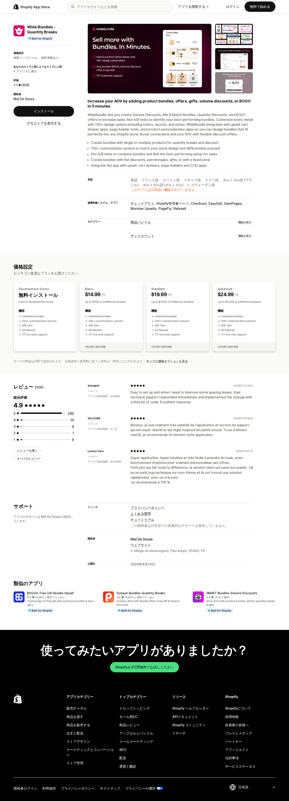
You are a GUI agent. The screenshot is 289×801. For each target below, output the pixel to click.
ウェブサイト (141, 545)
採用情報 (232, 717)
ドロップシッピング (134, 708)
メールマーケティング (136, 741)
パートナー (233, 741)
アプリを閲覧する (191, 6)
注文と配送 (74, 733)
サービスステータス (240, 766)
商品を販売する (78, 725)
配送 (122, 758)
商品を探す (74, 717)
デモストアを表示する (44, 123)
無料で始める (260, 6)
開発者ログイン (25, 788)
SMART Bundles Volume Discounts (231, 593)
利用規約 (49, 788)
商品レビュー (129, 725)
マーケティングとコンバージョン (90, 752)
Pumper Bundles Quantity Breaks (141, 593)
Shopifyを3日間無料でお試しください (144, 667)
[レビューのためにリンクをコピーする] (101, 385)
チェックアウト (142, 203)
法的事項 (232, 758)
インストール (44, 111)
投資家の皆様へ (237, 725)
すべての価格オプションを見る (167, 361)
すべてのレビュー (29, 458)
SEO (122, 750)
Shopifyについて (238, 708)
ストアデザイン (78, 741)
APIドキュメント (185, 717)
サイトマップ (110, 788)
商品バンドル (141, 222)
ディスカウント (142, 236)
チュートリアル (142, 520)
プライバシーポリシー (147, 508)
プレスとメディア (238, 733)
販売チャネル (76, 708)
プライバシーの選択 (140, 788)
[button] (55, 602)
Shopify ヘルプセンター (190, 708)
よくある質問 (141, 514)
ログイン (232, 6)
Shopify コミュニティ (189, 725)
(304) (25, 85)
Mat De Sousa (24, 99)
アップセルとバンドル (136, 733)
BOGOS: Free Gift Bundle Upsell (50, 593)
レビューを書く (27, 450)
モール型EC (128, 717)
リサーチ (179, 733)
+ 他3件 (234, 82)
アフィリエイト (237, 750)
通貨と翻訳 (127, 766)
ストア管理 (74, 763)
